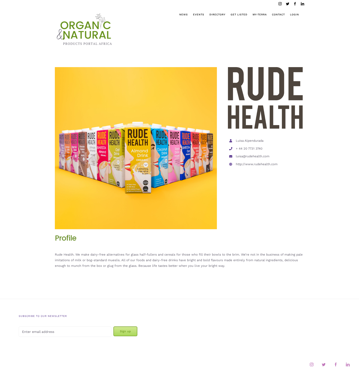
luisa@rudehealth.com (252, 156)
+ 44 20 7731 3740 (249, 148)
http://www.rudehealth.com (257, 164)
